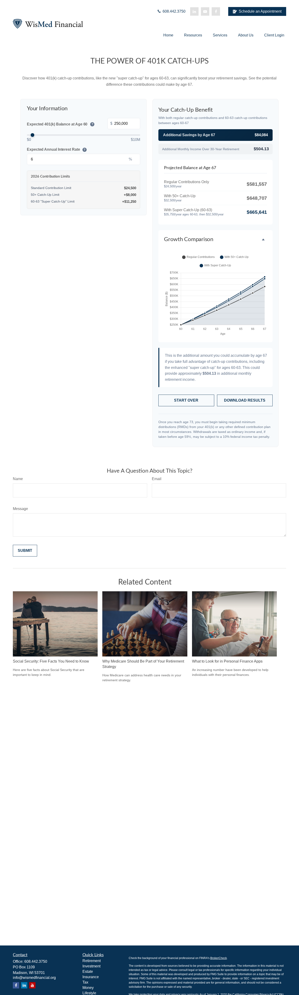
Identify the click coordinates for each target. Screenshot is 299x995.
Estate (87, 972)
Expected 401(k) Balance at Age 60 (60, 124)
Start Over (186, 400)
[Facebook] (216, 11)
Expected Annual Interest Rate (56, 149)
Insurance (90, 977)
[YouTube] (205, 11)
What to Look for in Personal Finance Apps (227, 661)
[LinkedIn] (194, 11)
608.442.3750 (173, 11)
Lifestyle (89, 993)
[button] (168, 35)
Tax (85, 982)
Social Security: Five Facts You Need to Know (51, 661)
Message (20, 509)
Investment (91, 966)
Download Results (244, 400)
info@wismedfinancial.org (34, 978)
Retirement (91, 961)
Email (156, 479)
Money (88, 988)
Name (18, 479)
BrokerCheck (218, 958)
